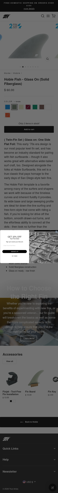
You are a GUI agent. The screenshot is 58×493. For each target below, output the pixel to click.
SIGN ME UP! (14, 251)
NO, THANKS (14, 256)
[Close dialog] (56, 232)
